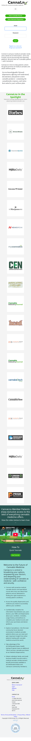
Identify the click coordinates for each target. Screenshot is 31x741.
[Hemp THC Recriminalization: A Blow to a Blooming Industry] (15, 418)
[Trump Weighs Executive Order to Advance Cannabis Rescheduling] (15, 399)
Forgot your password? (15, 48)
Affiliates (14, 688)
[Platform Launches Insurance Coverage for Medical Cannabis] (15, 304)
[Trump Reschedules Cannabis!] (15, 361)
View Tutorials (15, 555)
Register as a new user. (15, 46)
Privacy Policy (21, 715)
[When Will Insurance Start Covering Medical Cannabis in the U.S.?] (15, 476)
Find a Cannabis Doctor (15, 16)
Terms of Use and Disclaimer (8, 715)
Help (13, 690)
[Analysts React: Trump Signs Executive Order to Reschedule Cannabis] (15, 342)
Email (15, 25)
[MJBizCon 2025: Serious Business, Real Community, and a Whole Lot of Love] (15, 323)
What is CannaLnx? (17, 685)
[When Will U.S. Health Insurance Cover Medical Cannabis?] (15, 437)
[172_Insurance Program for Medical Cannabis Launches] (15, 284)
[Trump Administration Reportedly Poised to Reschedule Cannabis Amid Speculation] (15, 380)
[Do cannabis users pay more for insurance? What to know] (15, 131)
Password (15, 33)
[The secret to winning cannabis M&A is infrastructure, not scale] (15, 170)
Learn (13, 686)
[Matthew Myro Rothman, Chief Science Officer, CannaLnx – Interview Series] (15, 246)
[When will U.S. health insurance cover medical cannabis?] (15, 457)
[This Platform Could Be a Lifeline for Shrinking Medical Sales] (15, 265)
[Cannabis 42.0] (15, 112)
